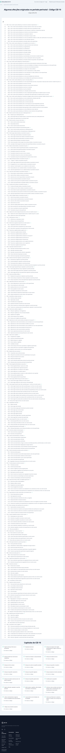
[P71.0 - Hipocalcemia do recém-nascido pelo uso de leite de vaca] (47, 492)
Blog (9, 746)
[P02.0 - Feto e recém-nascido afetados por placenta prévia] (45, 61)
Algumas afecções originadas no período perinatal (11, 4)
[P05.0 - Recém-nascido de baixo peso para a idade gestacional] (46, 112)
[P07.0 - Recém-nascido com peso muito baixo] (43, 120)
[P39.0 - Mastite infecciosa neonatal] (41, 351)
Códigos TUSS (4, 747)
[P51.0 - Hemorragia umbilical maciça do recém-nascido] (45, 378)
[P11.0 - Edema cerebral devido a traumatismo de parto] (45, 145)
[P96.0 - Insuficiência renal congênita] (41, 624)
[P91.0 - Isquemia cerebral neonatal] (41, 582)
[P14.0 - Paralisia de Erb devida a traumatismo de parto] (45, 184)
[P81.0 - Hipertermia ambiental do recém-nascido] (44, 558)
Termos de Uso (18, 741)
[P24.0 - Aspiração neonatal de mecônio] (42, 246)
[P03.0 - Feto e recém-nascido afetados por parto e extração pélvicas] (47, 79)
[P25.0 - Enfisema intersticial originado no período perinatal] (46, 257)
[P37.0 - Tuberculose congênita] (40, 334)
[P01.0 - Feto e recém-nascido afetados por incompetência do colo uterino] (48, 43)
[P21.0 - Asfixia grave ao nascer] (40, 217)
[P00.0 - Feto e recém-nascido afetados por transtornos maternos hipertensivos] (50, 24)
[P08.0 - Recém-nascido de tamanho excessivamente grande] (46, 127)
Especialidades (11, 738)
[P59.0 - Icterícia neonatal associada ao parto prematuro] (45, 450)
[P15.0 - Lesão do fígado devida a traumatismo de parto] (45, 195)
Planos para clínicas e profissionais (4, 740)
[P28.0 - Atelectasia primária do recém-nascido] (43, 281)
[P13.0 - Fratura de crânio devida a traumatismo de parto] (45, 171)
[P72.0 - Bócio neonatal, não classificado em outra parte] (45, 505)
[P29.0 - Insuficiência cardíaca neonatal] (42, 296)
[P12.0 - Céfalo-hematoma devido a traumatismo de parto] (45, 158)
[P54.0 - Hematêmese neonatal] (40, 402)
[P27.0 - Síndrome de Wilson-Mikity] (41, 274)
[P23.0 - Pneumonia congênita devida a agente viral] (44, 230)
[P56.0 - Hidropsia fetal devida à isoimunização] (43, 426)
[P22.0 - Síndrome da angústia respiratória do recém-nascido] (46, 222)
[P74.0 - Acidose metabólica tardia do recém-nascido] (44, 514)
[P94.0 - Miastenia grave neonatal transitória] (43, 613)
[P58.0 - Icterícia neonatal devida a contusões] (43, 435)
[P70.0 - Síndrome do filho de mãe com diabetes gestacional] (46, 479)
